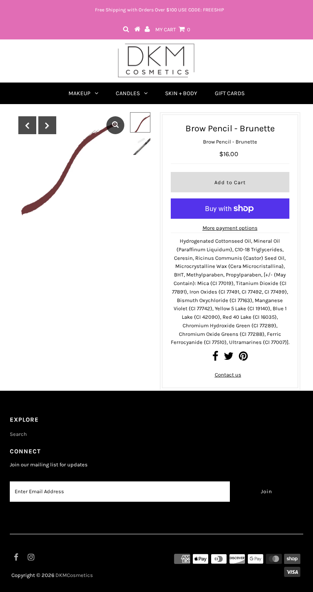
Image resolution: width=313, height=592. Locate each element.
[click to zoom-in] (115, 125)
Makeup (79, 93)
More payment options (230, 228)
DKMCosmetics (74, 575)
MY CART (172, 29)
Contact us (228, 375)
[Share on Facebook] (215, 358)
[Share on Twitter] (229, 358)
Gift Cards (230, 93)
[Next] (47, 125)
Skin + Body (181, 93)
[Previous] (27, 125)
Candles (128, 93)
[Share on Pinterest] (243, 358)
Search (18, 434)
